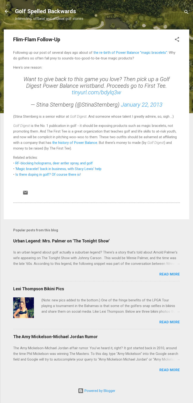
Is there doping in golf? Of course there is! (48, 174)
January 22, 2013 (141, 104)
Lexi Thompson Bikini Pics (38, 288)
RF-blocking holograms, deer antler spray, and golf (54, 163)
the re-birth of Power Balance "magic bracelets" (130, 52)
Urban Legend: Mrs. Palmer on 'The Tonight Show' (61, 240)
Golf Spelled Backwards (45, 11)
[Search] (186, 13)
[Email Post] (25, 194)
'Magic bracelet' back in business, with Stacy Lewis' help (58, 169)
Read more (169, 274)
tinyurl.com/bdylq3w (96, 92)
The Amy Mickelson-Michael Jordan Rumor (55, 336)
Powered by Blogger (99, 391)
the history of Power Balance (74, 143)
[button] (177, 40)
